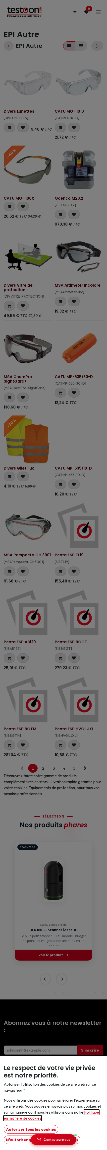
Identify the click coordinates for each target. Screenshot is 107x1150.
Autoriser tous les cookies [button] (31, 1129)
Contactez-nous (57, 1140)
